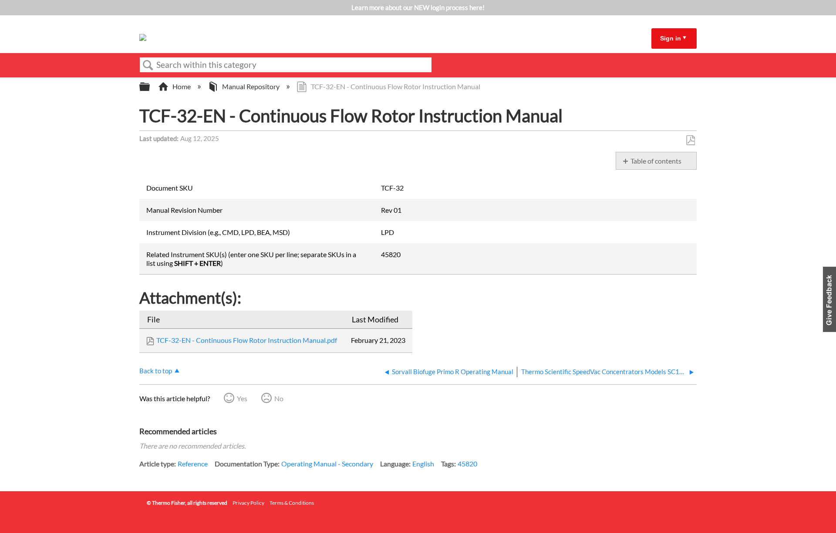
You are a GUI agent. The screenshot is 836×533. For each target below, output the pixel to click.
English (423, 463)
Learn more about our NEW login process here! (418, 7)
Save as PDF (690, 140)
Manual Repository (251, 86)
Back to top (155, 371)
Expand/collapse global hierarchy (150, 86)
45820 (467, 463)
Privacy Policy (248, 502)
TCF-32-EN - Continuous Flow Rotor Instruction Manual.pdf (246, 340)
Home (181, 86)
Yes (242, 398)
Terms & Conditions (292, 502)
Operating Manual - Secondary (327, 463)
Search (148, 65)
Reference (193, 463)
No (278, 398)
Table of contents (655, 161)
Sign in (670, 38)
